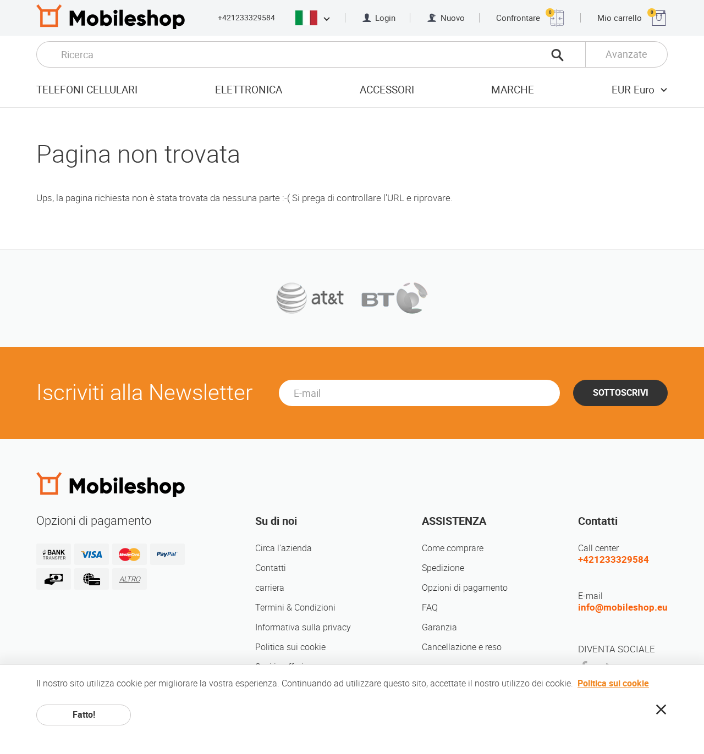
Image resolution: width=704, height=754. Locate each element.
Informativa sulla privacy (303, 627)
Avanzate (626, 54)
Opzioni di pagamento (465, 588)
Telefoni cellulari (87, 90)
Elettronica (248, 90)
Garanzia (439, 627)
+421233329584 (246, 17)
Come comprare (452, 548)
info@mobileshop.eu (623, 607)
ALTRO (129, 579)
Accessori (387, 90)
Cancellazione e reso (462, 647)
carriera (269, 588)
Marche (512, 90)
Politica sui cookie (290, 647)
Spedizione (443, 568)
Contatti (270, 568)
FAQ (430, 607)
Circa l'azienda (283, 548)
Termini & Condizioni (295, 607)
